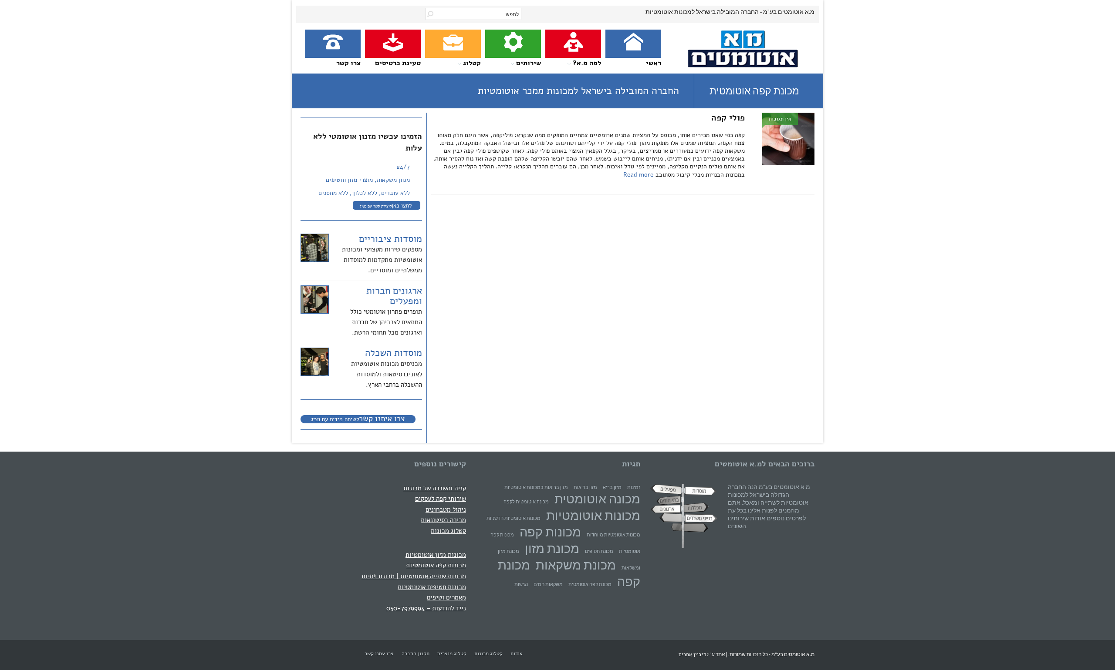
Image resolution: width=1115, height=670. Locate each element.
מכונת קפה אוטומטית (590, 584)
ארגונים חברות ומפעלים (394, 296)
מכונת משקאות (576, 565)
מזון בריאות (585, 487)
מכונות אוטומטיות (593, 515)
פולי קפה (728, 118)
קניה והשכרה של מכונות (434, 487)
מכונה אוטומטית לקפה (526, 502)
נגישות (521, 584)
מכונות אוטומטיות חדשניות (514, 518)
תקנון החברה (415, 653)
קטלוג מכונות (448, 530)
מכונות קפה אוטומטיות (436, 565)
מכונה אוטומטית (597, 499)
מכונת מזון (552, 548)
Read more (639, 175)
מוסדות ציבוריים (390, 238)
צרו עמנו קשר (379, 653)
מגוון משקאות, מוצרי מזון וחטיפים (368, 180)
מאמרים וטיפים (446, 597)
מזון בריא (612, 487)
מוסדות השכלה (393, 352)
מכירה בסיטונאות (443, 519)
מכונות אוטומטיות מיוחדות (613, 535)
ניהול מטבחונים (446, 509)
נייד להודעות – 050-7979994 (426, 608)
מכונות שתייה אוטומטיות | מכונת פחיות (414, 575)
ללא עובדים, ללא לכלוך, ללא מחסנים (364, 193)
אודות (516, 653)
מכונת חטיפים (599, 551)
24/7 (403, 167)
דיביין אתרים (692, 654)
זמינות (633, 487)
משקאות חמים (548, 584)
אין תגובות (780, 118)
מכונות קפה (550, 532)
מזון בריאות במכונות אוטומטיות (536, 487)
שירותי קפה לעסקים (440, 498)
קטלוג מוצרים (451, 653)
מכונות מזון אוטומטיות (435, 554)
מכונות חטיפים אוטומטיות (432, 586)
